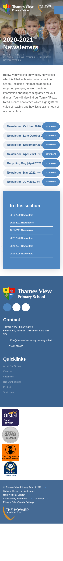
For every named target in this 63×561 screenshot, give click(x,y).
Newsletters (26, 57)
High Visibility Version (14, 494)
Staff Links (8, 392)
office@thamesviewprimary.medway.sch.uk (31, 340)
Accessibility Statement (15, 498)
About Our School (12, 366)
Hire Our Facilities (12, 382)
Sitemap (39, 498)
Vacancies (8, 376)
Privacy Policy (10, 502)
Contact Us (9, 387)
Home (6, 54)
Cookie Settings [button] (26, 502)
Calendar (7, 371)
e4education (29, 491)
